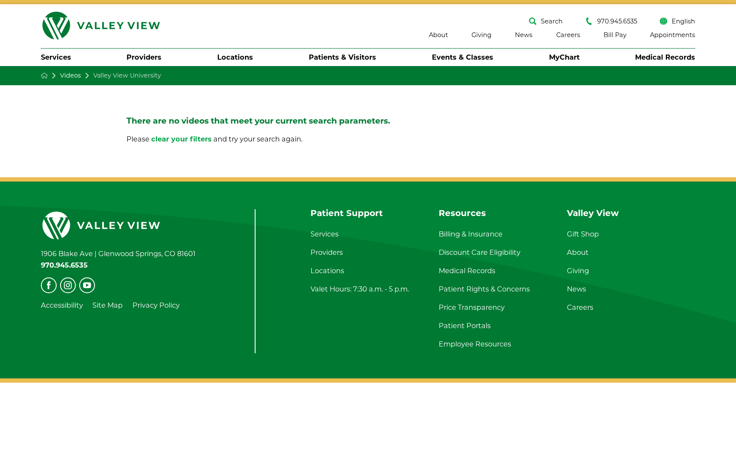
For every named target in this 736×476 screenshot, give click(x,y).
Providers (143, 57)
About (438, 35)
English (683, 21)
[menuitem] (56, 57)
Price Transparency (472, 307)
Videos (70, 75)
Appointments (672, 35)
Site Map (107, 305)
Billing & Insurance (471, 234)
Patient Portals (465, 325)
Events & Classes (462, 57)
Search (552, 21)
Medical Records (665, 57)
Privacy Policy (156, 305)
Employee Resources (475, 344)
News (523, 35)
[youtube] (87, 285)
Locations (235, 57)
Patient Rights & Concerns (484, 289)
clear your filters (181, 139)
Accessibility (62, 305)
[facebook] (49, 285)
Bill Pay (615, 35)
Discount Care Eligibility (479, 252)
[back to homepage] (44, 75)
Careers (568, 35)
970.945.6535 (617, 21)
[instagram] (68, 285)
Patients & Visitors (342, 57)
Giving (482, 35)
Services (56, 57)
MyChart (564, 57)
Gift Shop (583, 234)
